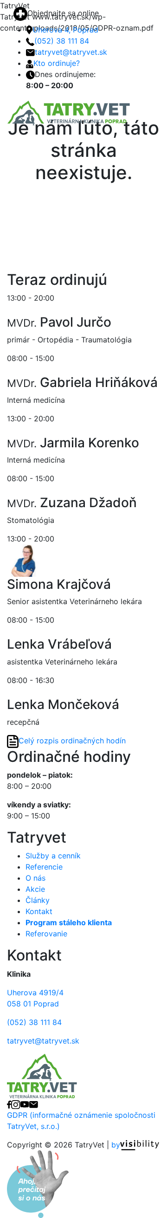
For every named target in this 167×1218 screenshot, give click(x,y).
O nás (35, 878)
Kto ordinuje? (56, 63)
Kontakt (39, 911)
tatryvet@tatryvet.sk (71, 52)
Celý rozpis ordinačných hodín (72, 740)
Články (38, 900)
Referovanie (46, 933)
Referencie (44, 866)
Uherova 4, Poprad (65, 29)
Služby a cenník (53, 855)
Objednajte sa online (63, 13)
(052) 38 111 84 (61, 40)
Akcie (35, 889)
